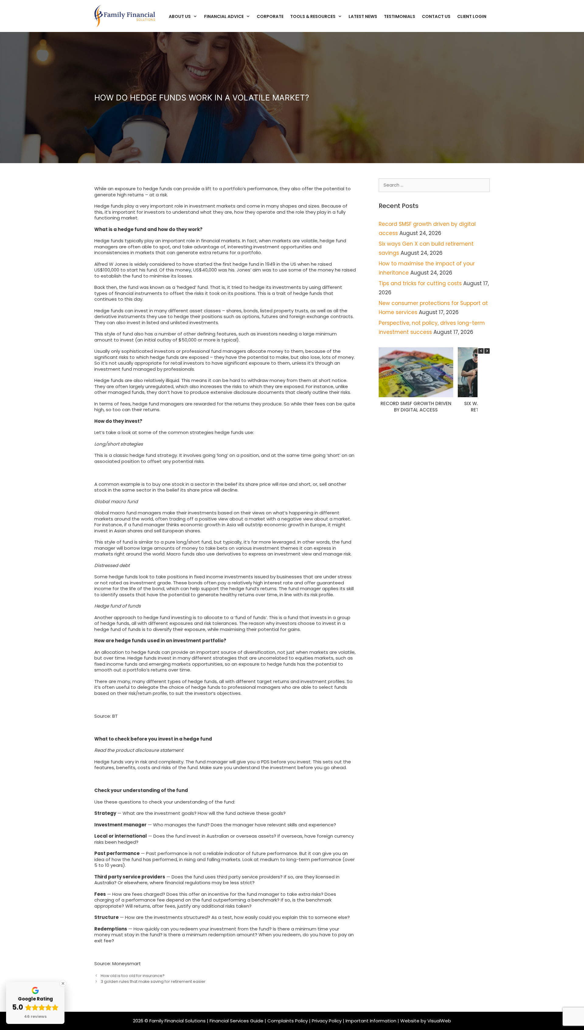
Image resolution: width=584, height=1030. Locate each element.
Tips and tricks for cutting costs (420, 283)
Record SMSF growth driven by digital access (416, 406)
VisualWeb (439, 1021)
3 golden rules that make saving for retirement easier (153, 981)
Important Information (372, 1021)
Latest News (363, 16)
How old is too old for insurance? (133, 975)
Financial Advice (224, 16)
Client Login (471, 16)
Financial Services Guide (236, 1021)
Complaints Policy (287, 1021)
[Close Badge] (63, 983)
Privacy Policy (327, 1021)
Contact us (436, 16)
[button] (487, 351)
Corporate (270, 16)
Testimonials (399, 16)
